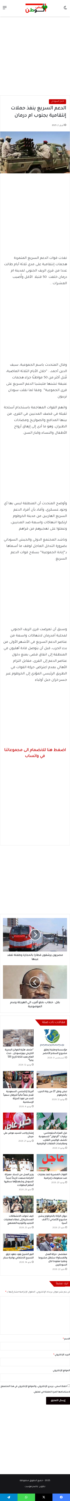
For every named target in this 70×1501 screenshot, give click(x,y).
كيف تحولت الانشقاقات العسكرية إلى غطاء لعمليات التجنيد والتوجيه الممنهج (19, 1220)
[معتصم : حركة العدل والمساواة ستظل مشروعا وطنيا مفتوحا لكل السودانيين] (52, 1242)
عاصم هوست (31, 1487)
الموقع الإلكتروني (61, 1371)
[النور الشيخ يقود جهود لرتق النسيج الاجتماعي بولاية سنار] (18, 1242)
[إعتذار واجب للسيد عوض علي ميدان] (18, 1121)
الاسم (66, 1339)
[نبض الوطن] (35, 8)
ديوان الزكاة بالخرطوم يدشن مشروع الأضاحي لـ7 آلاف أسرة (52, 1220)
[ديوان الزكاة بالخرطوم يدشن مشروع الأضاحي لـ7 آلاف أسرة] (52, 1204)
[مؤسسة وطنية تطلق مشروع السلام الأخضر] (52, 1037)
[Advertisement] (35, 55)
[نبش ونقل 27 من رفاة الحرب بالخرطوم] (52, 1079)
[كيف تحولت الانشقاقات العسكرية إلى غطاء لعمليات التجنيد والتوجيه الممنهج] (18, 1204)
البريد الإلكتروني (61, 1355)
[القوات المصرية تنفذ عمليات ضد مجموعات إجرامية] (52, 1162)
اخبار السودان (57, 101)
